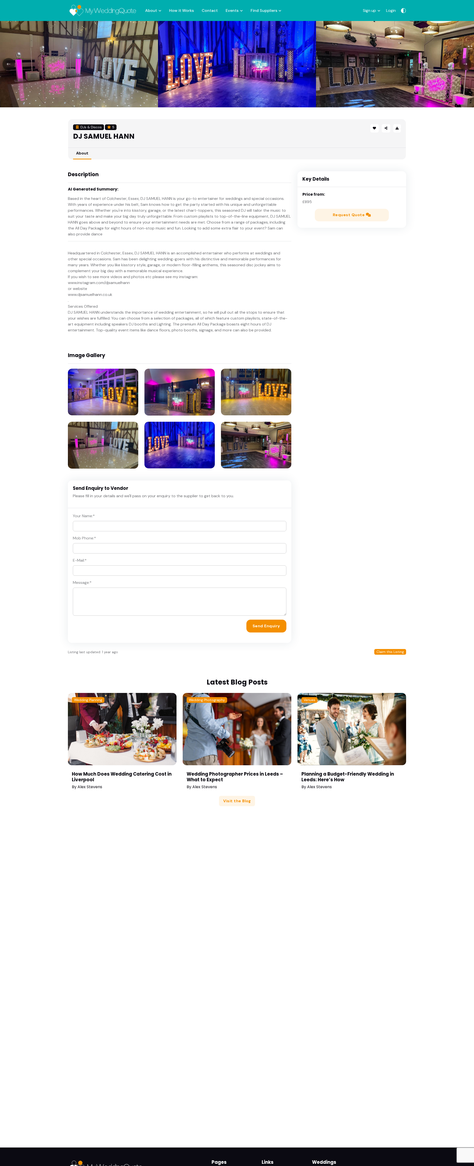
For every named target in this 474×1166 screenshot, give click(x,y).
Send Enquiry (266, 626)
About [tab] (82, 153)
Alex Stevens (90, 787)
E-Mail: (80, 560)
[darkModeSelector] (403, 10)
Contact (210, 10)
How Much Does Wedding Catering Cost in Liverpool (122, 777)
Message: (82, 582)
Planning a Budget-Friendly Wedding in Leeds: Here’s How (347, 777)
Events (232, 10)
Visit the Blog (237, 800)
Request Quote (349, 214)
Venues (309, 700)
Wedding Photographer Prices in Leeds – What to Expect (235, 777)
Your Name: (84, 515)
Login (391, 10)
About (151, 10)
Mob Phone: (84, 538)
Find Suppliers (264, 10)
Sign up (369, 10)
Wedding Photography (207, 700)
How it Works (181, 10)
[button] (386, 128)
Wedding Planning (88, 700)
